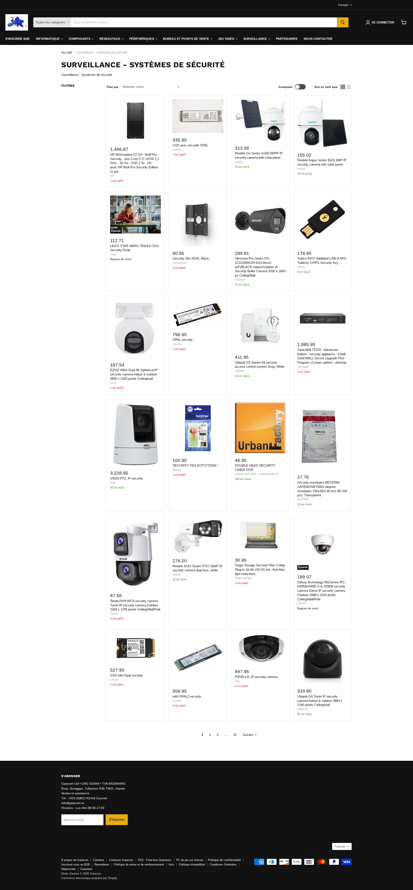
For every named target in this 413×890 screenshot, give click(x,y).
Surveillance (255, 38)
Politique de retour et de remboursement (139, 864)
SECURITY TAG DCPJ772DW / (195, 465)
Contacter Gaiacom (121, 860)
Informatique (48, 38)
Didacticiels (68, 869)
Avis (171, 864)
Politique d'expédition (192, 864)
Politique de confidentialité (224, 860)
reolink (239, 161)
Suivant (248, 734)
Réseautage (110, 38)
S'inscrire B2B (17, 38)
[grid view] (343, 87)
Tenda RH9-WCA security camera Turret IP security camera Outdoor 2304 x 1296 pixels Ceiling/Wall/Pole (135, 605)
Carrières (98, 860)
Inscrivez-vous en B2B (75, 864)
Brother (177, 469)
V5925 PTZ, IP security (126, 478)
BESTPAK (303, 499)
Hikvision (240, 279)
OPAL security (183, 339)
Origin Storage (243, 577)
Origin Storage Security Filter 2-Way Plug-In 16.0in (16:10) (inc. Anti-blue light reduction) (260, 569)
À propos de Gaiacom (74, 860)
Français (343, 4)
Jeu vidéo (226, 38)
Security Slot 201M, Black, (191, 258)
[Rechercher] (342, 22)
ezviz (113, 382)
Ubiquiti (239, 370)
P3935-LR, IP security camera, (256, 677)
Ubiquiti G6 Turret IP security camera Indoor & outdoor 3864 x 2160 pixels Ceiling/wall (319, 701)
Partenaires (286, 38)
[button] (381, 22)
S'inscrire (116, 819)
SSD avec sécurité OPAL (190, 145)
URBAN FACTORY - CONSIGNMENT (256, 474)
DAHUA (302, 603)
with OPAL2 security (187, 696)
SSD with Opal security (126, 675)
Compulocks (180, 262)
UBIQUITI (302, 709)
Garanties (86, 869)
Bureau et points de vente (186, 38)
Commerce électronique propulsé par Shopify (89, 878)
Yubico (301, 267)
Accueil (66, 52)
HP (112, 175)
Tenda (113, 613)
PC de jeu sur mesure (189, 860)
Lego (113, 254)
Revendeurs (101, 864)
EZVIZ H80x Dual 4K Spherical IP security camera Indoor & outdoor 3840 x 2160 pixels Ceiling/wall (133, 374)
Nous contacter (318, 38)
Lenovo (177, 149)
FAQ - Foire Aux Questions (154, 860)
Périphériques (142, 38)
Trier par (112, 87)
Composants (80, 38)
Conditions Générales (223, 864)
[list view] (349, 87)
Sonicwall (303, 366)
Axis (112, 482)
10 (235, 734)
